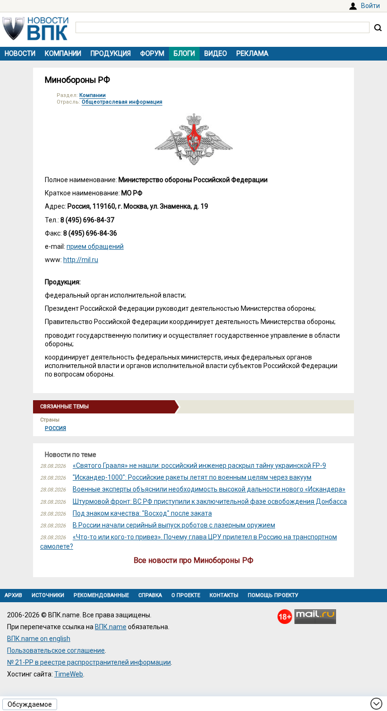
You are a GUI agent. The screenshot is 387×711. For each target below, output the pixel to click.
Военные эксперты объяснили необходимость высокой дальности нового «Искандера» (209, 489)
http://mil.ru (80, 259)
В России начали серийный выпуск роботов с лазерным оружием (174, 525)
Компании (63, 53)
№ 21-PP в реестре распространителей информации (89, 662)
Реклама (252, 53)
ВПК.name (110, 627)
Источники (48, 595)
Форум (152, 53)
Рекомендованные (101, 595)
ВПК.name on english (38, 638)
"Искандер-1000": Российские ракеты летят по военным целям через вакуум (192, 477)
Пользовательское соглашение (56, 650)
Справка (150, 595)
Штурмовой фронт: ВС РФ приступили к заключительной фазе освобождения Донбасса (210, 501)
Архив (13, 595)
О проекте (185, 595)
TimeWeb (68, 674)
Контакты (224, 595)
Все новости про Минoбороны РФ (193, 560)
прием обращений (95, 246)
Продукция (111, 53)
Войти (370, 5)
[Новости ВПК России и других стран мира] (35, 38)
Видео (215, 53)
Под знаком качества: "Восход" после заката (142, 513)
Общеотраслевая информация (122, 102)
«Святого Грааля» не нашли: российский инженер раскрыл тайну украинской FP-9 (199, 465)
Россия (55, 428)
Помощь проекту (273, 595)
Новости (20, 53)
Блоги (184, 53)
